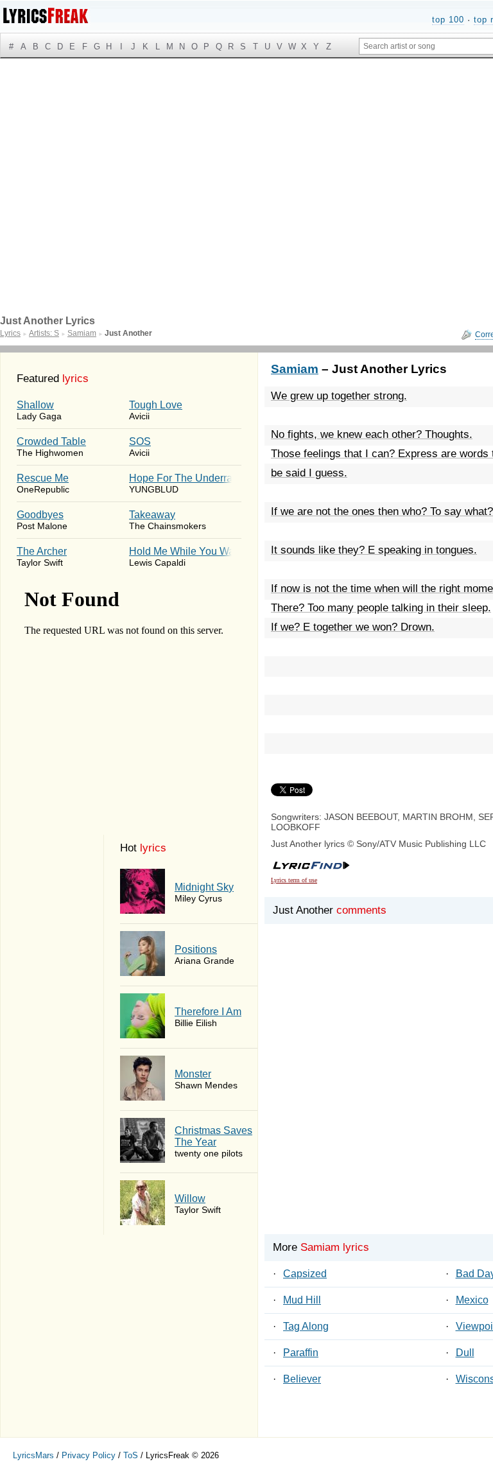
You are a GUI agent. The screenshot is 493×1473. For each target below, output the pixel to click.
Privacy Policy (89, 1455)
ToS (130, 1455)
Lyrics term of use (294, 880)
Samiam (294, 369)
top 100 (448, 19)
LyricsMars (33, 1455)
